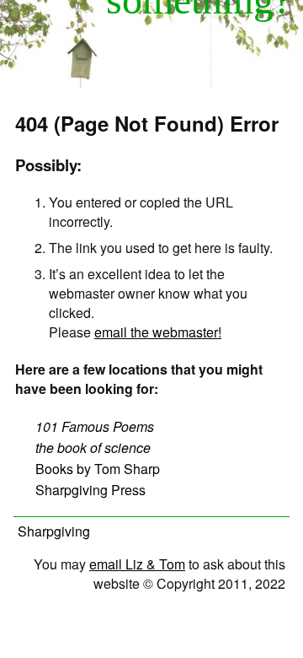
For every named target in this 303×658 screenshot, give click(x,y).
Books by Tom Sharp (97, 468)
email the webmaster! (157, 332)
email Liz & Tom (137, 564)
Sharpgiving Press (90, 489)
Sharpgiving (54, 531)
